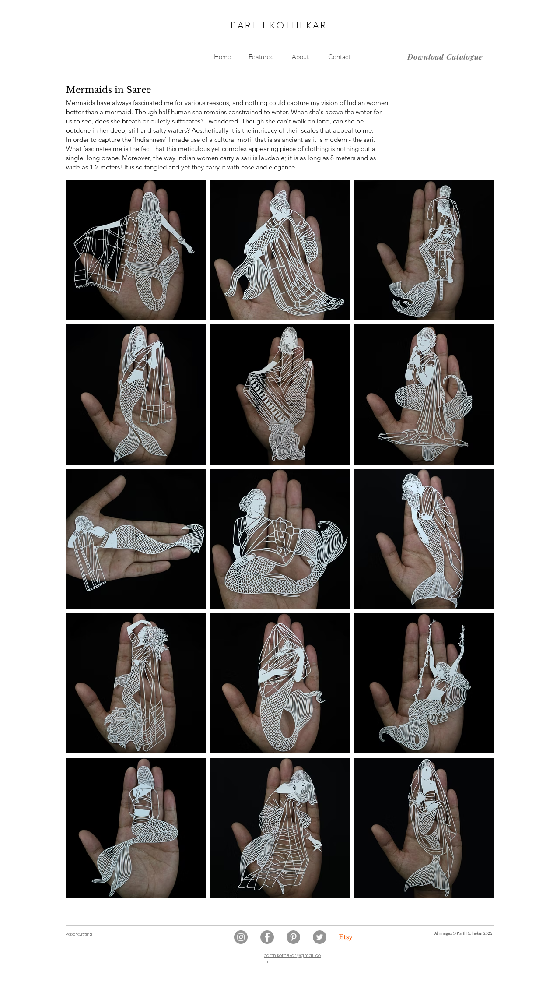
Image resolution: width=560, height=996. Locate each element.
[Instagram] (241, 937)
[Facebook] (267, 937)
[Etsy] (346, 937)
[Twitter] (319, 937)
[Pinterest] (293, 937)
